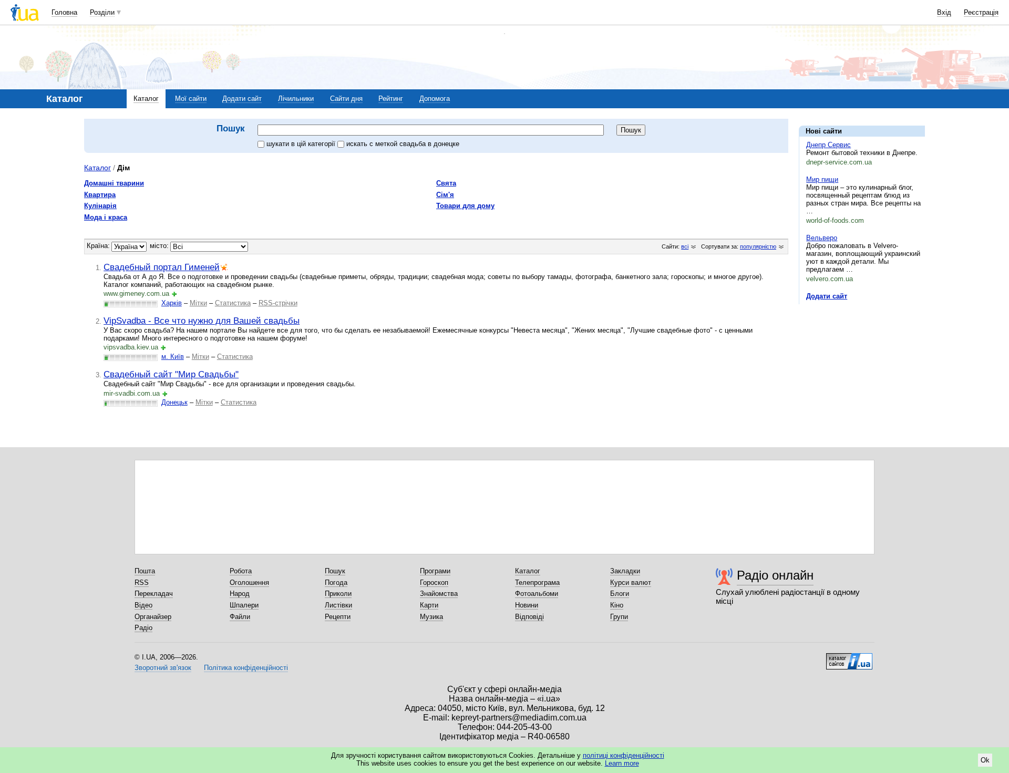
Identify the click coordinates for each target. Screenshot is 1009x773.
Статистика (233, 303)
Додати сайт (242, 98)
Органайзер (153, 617)
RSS (142, 582)
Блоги (619, 593)
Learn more (622, 763)
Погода (336, 582)
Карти (429, 605)
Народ (240, 593)
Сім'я (445, 195)
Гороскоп (434, 582)
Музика (431, 617)
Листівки (338, 605)
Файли (240, 617)
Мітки (198, 303)
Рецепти (338, 617)
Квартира (100, 195)
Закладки (625, 571)
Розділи (102, 12)
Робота (241, 571)
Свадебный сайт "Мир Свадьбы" (171, 374)
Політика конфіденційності (246, 668)
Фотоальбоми (536, 593)
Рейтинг (390, 98)
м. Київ (172, 356)
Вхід (944, 12)
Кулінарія (100, 206)
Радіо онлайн (775, 575)
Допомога (434, 98)
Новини (526, 605)
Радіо (143, 628)
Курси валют (630, 582)
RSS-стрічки (278, 303)
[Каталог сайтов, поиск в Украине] (849, 657)
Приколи (338, 593)
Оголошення (249, 582)
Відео (143, 605)
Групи (619, 617)
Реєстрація (981, 12)
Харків (171, 303)
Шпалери (244, 605)
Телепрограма (537, 582)
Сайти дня (346, 98)
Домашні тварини (114, 183)
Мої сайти (191, 98)
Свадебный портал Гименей (162, 267)
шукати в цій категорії (301, 144)
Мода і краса (105, 217)
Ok (985, 760)
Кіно (616, 605)
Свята (446, 183)
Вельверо (821, 238)
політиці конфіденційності (623, 755)
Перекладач (154, 593)
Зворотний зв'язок (163, 668)
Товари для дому (465, 206)
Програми (435, 571)
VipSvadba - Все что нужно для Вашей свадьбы (202, 320)
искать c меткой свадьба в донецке (402, 144)
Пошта (145, 571)
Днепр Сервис (828, 145)
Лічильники (296, 98)
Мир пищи (822, 179)
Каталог (146, 98)
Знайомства (439, 593)
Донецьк (174, 402)
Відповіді (529, 617)
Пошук (335, 571)
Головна (64, 12)
